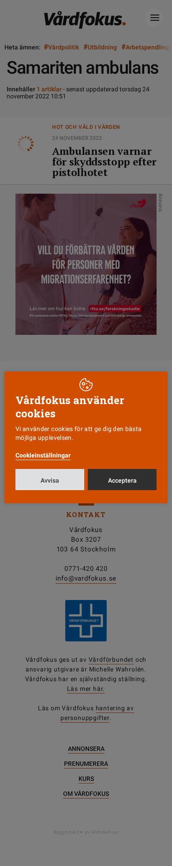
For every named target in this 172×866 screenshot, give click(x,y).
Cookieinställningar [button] (43, 455)
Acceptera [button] (122, 480)
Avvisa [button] (50, 480)
